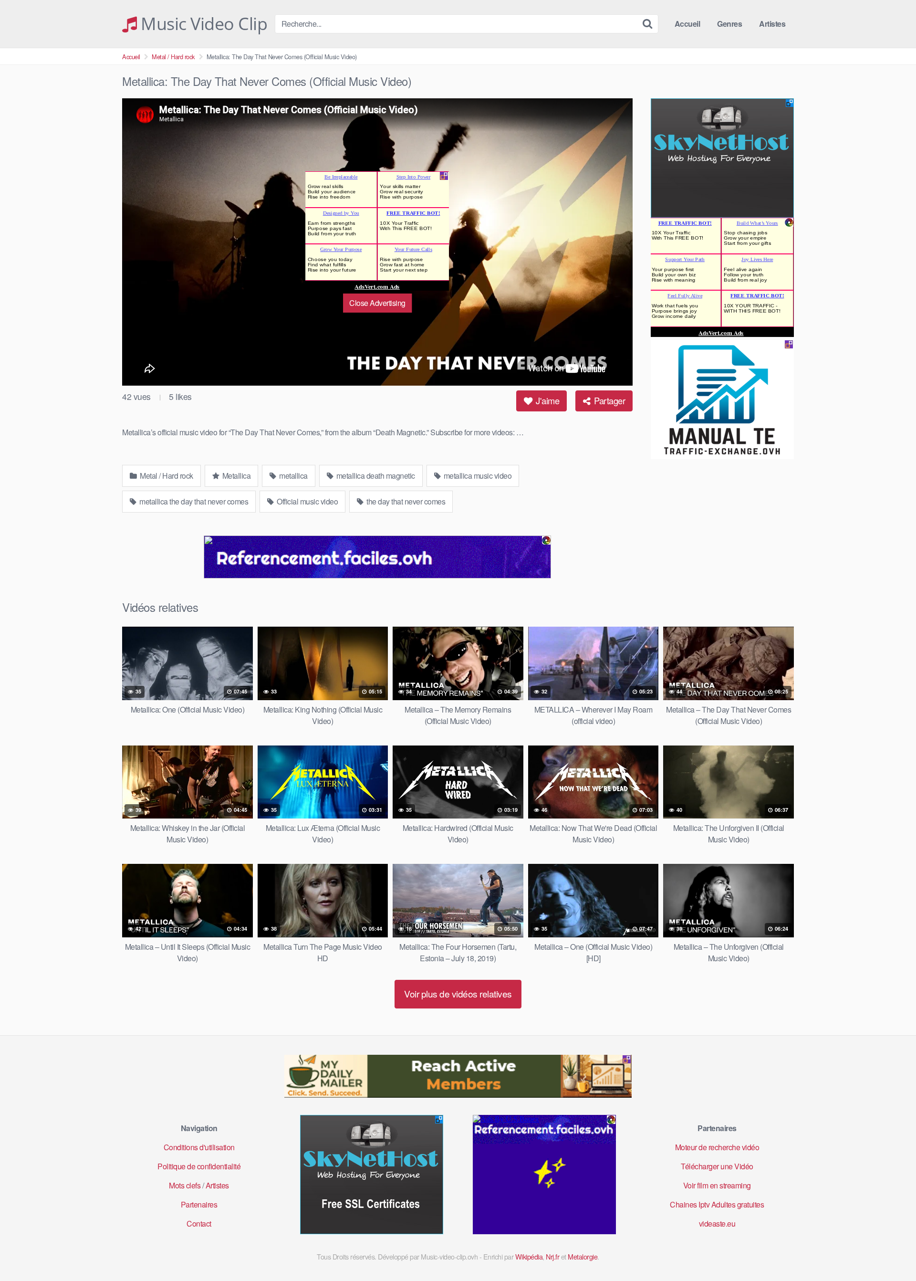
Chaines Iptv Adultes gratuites (717, 1204)
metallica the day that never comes (193, 501)
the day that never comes (405, 501)
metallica (293, 475)
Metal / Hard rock (173, 56)
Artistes (772, 23)
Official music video (306, 501)
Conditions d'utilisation (199, 1147)
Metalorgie (582, 1256)
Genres (729, 23)
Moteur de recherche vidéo (717, 1147)
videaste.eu (717, 1223)
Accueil (687, 23)
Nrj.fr (552, 1256)
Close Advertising (377, 302)
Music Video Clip (202, 23)
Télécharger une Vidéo (717, 1166)
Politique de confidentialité (198, 1166)
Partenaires (199, 1204)
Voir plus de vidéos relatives (458, 993)
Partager (608, 400)
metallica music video (476, 475)
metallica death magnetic (374, 475)
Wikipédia (529, 1256)
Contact (199, 1223)
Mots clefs (184, 1185)
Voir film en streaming (717, 1185)
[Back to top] (889, 1250)
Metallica (235, 475)
